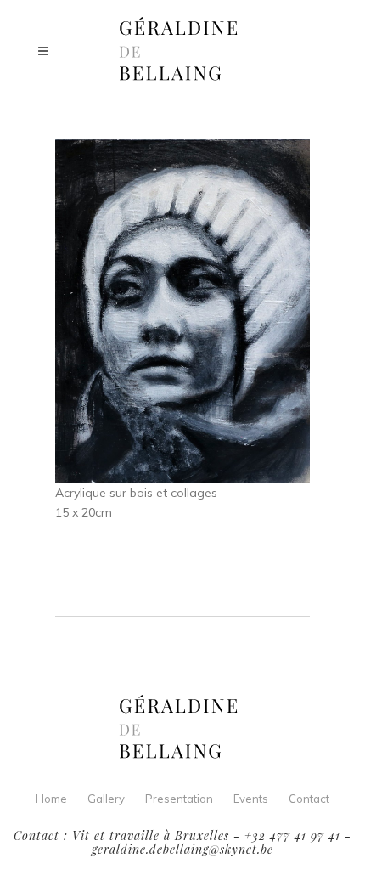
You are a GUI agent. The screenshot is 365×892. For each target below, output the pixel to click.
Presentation (179, 798)
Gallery (106, 798)
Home (51, 798)
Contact (309, 798)
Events (250, 798)
